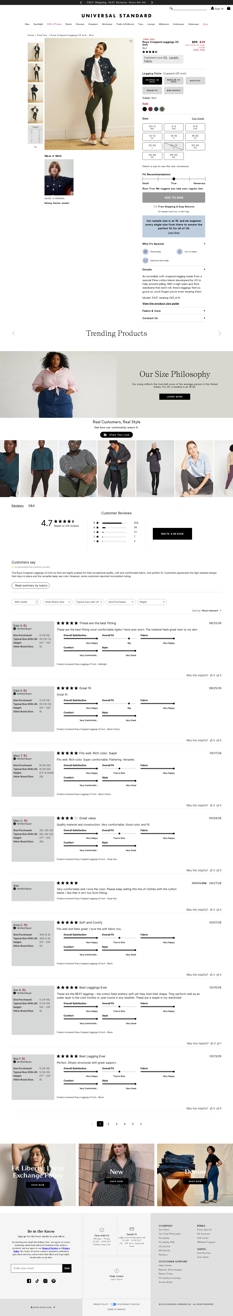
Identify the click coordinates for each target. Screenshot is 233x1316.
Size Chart (203, 1256)
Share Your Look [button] (118, 434)
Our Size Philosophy (170, 1233)
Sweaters (93, 24)
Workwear (107, 24)
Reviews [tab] (18, 505)
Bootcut (195, 81)
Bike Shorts (173, 90)
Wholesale (164, 1250)
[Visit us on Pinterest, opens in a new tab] (54, 1281)
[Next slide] (35, 147)
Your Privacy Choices (128, 1304)
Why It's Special (153, 243)
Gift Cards (203, 1237)
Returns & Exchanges (170, 1269)
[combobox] (57, 602)
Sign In (219, 8)
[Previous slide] (35, 39)
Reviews (163, 1254)
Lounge (151, 24)
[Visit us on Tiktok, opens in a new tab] (37, 1281)
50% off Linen (54, 24)
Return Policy (166, 1273)
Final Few (42, 35)
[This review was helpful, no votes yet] (211, 675)
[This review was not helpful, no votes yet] (217, 675)
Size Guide (198, 118)
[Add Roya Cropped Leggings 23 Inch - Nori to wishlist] (130, 41)
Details (147, 269)
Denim (68, 24)
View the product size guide (160, 303)
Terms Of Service (116, 1309)
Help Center (165, 1265)
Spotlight (38, 24)
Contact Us (150, 318)
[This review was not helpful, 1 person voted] (218, 1043)
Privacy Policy (100, 1304)
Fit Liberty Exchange (170, 1277)
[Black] (144, 109)
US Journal (164, 1246)
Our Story (164, 1229)
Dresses (80, 24)
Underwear (178, 24)
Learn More (162, 232)
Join (67, 1268)
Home (31, 35)
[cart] (228, 8)
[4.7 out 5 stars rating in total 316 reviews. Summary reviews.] (150, 51)
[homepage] (116, 15)
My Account (203, 1233)
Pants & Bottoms (125, 24)
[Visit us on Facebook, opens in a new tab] (29, 1281)
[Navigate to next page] (141, 1124)
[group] (116, 2)
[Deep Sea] (156, 109)
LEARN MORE (175, 396)
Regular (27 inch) (173, 81)
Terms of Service (50, 1248)
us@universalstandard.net (131, 1237)
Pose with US (204, 1229)
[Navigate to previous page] (92, 1124)
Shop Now (37, 1185)
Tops (140, 24)
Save (205, 24)
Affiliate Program (206, 1242)
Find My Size (204, 1252)
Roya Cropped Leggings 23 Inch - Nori (72, 35)
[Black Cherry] (150, 109)
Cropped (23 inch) (152, 81)
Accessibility (165, 1281)
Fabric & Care (151, 310)
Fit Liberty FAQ (167, 1242)
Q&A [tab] (31, 505)
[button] (81, 2)
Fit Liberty (164, 1237)
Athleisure (164, 24)
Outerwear (193, 24)
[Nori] (162, 109)
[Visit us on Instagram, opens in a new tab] (45, 1281)
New (27, 24)
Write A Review (172, 533)
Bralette (152, 90)
